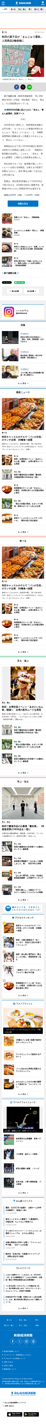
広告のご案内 (8, 1366)
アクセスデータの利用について (14, 1358)
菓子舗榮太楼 (10, 273)
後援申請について (10, 1369)
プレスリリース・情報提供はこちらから (17, 1355)
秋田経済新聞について (11, 1351)
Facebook (12, 1341)
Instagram (26, 1341)
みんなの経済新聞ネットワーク (23, 1394)
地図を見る (23, 203)
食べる (13, 9)
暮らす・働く (39, 9)
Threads (33, 1341)
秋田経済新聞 (23, 3)
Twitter (19, 1341)
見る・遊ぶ (22, 9)
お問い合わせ (8, 1362)
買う (30, 9)
